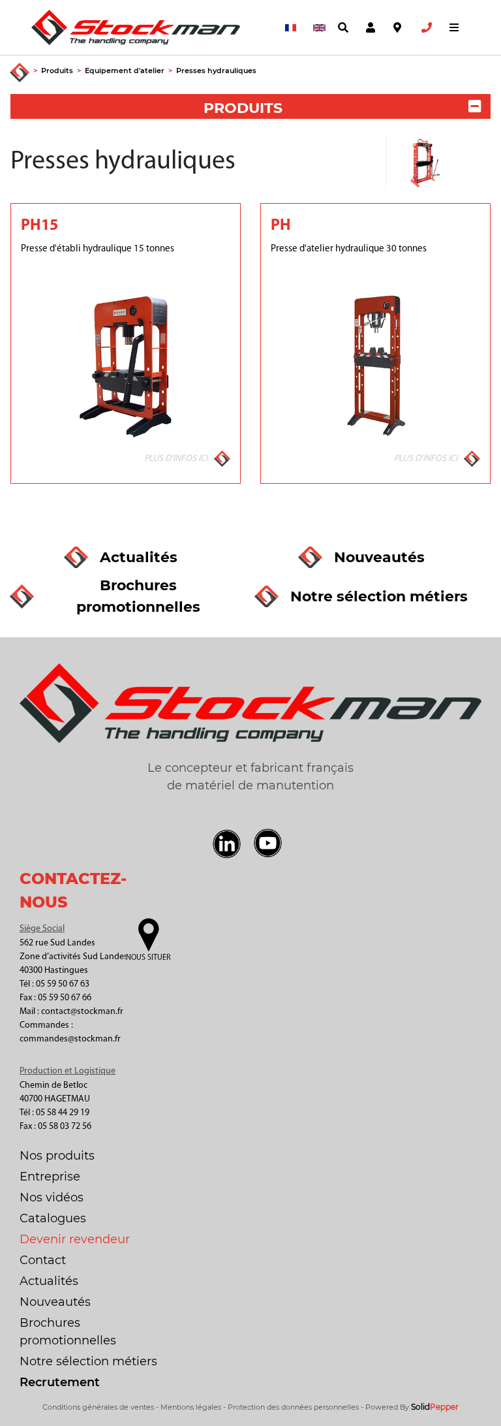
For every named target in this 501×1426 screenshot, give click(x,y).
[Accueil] (19, 73)
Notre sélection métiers (88, 1361)
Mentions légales (190, 1407)
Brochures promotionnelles (68, 1332)
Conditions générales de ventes (98, 1407)
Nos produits (57, 1156)
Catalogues (53, 1218)
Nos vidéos (52, 1197)
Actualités (49, 1281)
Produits (57, 70)
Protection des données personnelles (293, 1407)
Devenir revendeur (75, 1239)
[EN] (316, 27)
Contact (43, 1260)
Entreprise (50, 1176)
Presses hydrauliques (216, 70)
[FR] (288, 27)
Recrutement (60, 1382)
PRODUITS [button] (243, 108)
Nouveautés (55, 1302)
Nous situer (148, 958)
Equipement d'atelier (124, 70)
